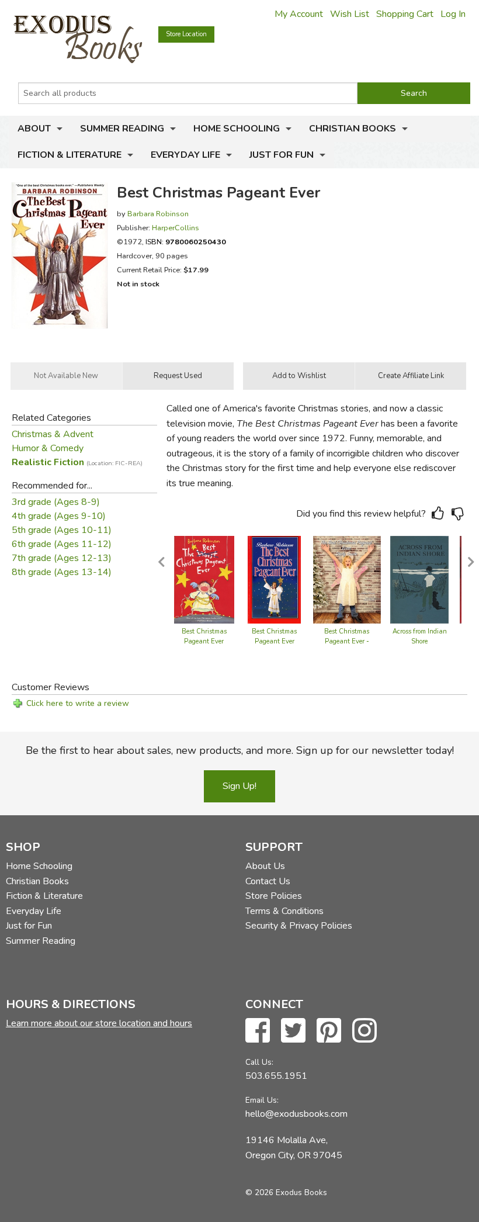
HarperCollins (175, 228)
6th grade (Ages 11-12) (62, 544)
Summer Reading (122, 128)
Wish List (349, 14)
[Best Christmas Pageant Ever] (204, 578)
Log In (453, 14)
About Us (265, 866)
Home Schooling (236, 128)
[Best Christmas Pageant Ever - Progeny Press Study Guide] (347, 578)
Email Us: (262, 1100)
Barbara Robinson (158, 214)
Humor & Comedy (48, 448)
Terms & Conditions (284, 911)
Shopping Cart (404, 14)
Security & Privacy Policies (298, 925)
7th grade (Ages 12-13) (62, 558)
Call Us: (259, 1062)
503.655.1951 (276, 1075)
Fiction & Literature (70, 154)
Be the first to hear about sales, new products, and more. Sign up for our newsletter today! (240, 750)
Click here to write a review (77, 703)
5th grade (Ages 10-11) (62, 530)
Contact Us (267, 881)
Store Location (186, 34)
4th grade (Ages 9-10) (59, 516)
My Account (299, 14)
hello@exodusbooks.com (296, 1113)
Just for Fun (281, 154)
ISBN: (185, 242)
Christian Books (352, 128)
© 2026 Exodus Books (286, 1192)
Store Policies (273, 895)
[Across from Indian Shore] (419, 578)
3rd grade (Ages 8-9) (56, 502)
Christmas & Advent (52, 434)
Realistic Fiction (77, 462)
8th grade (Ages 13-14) (62, 572)
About (34, 128)
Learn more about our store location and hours (99, 1023)
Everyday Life (185, 154)
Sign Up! (239, 786)
